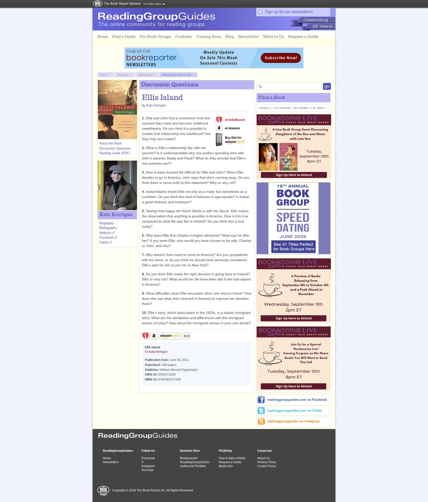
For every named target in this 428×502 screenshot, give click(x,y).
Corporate (264, 450)
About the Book (110, 143)
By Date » (319, 108)
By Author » (283, 108)
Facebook (106, 237)
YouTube (147, 470)
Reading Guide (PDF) (114, 153)
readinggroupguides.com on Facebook (297, 400)
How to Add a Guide (232, 458)
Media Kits (226, 466)
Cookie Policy (266, 466)
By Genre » (302, 108)
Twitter (104, 242)
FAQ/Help (225, 450)
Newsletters (111, 462)
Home (104, 74)
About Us (263, 458)
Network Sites (190, 450)
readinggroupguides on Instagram (293, 421)
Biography (106, 223)
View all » (266, 108)
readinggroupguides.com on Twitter (294, 410)
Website (105, 233)
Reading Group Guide (176, 74)
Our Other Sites (152, 3)
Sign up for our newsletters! (289, 12)
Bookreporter (189, 458)
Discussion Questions (115, 148)
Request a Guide (230, 462)
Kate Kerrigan (156, 105)
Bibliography (108, 228)
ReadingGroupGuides (118, 450)
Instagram (148, 466)
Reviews (123, 74)
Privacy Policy (266, 462)
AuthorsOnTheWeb (193, 466)
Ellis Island (145, 74)
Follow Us (148, 450)
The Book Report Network (122, 3)
